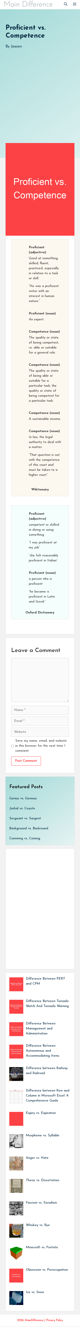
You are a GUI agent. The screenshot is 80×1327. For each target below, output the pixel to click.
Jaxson (16, 46)
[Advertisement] (40, 92)
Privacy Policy (54, 1320)
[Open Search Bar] (65, 4)
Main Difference (28, 4)
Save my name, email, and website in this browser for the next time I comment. (41, 746)
